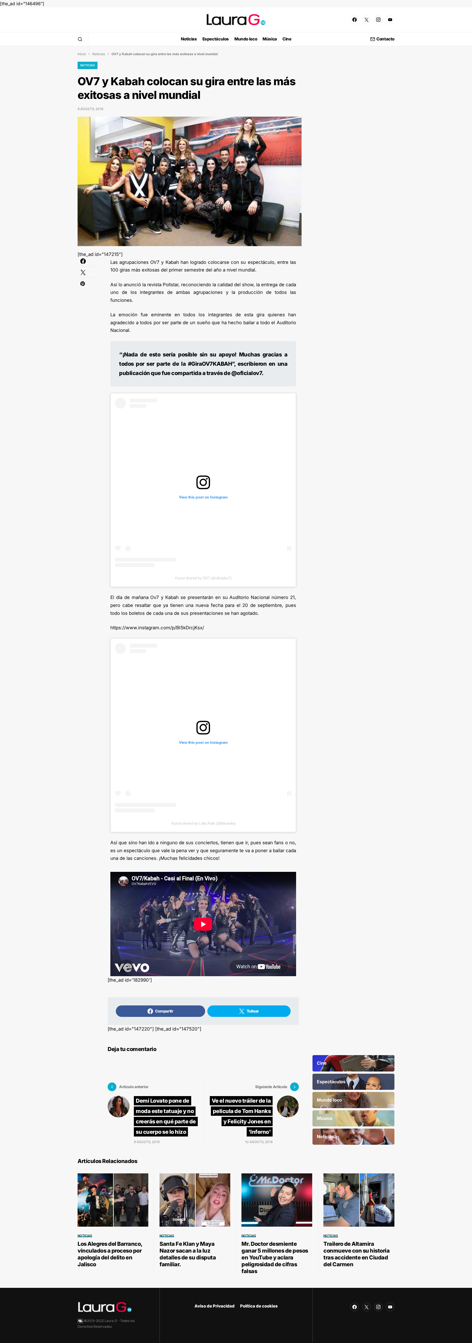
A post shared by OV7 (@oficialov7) (203, 578)
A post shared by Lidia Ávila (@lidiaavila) (203, 823)
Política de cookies (259, 1306)
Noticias (98, 54)
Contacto (385, 39)
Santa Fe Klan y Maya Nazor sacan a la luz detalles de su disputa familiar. (188, 1254)
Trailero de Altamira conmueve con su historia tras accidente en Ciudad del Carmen (356, 1254)
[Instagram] (378, 19)
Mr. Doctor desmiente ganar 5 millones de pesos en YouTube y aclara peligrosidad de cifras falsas (274, 1257)
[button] (80, 39)
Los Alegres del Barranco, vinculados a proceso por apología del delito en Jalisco (110, 1254)
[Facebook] (354, 19)
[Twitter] (366, 19)
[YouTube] (390, 19)
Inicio (82, 54)
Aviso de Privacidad (214, 1306)
